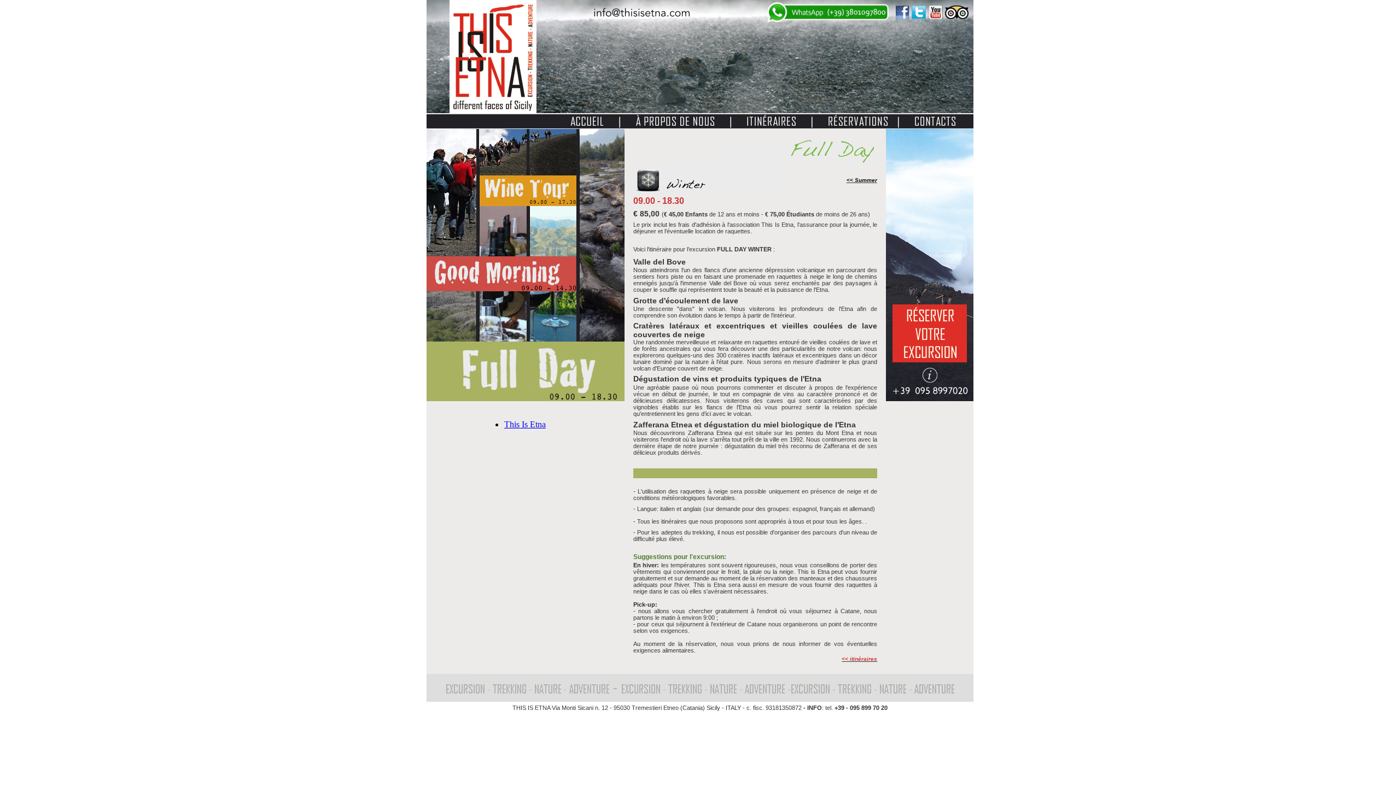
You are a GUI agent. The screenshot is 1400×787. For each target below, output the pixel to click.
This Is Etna (525, 424)
